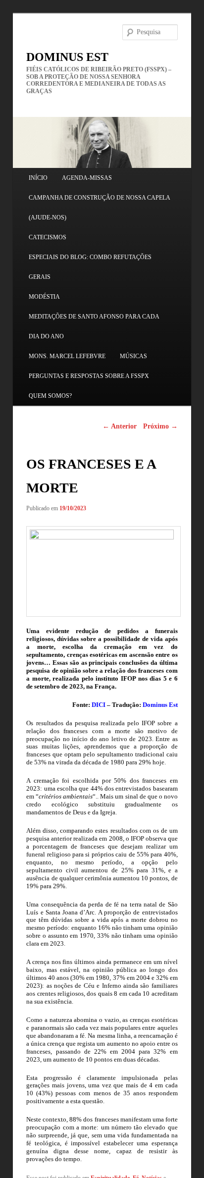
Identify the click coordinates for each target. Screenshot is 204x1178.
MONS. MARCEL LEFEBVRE (67, 356)
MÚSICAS (133, 356)
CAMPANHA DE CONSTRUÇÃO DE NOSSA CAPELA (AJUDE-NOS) (99, 207)
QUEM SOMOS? (50, 395)
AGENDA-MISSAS (87, 177)
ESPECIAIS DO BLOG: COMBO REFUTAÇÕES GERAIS (90, 267)
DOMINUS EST (67, 57)
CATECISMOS (47, 237)
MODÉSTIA (44, 296)
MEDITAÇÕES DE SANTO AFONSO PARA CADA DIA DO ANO (94, 326)
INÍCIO (38, 177)
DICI (98, 704)
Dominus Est (160, 704)
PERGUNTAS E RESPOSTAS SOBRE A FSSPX (89, 376)
